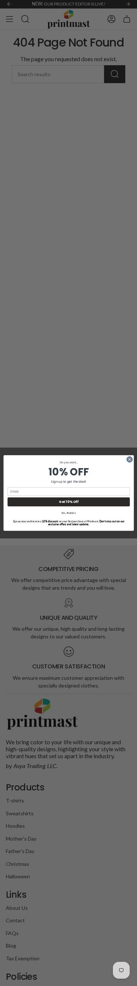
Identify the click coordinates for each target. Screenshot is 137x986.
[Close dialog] (129, 459)
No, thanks (69, 513)
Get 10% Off (68, 502)
